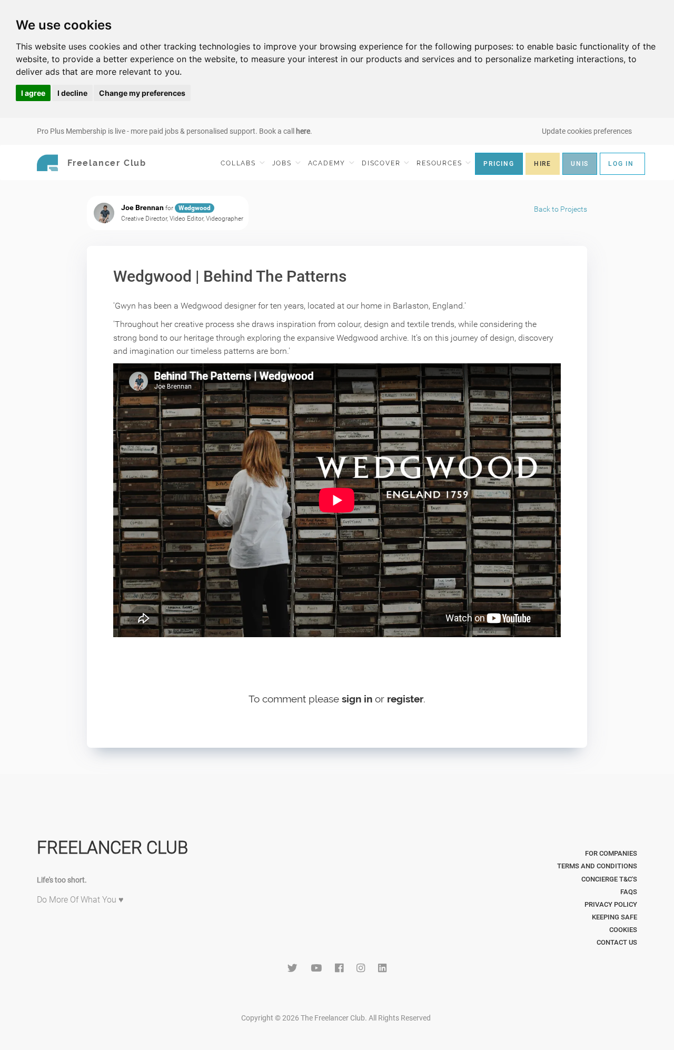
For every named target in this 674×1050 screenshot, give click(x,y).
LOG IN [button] (621, 163)
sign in (357, 699)
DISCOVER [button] (382, 163)
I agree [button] (33, 92)
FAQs (628, 892)
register (405, 699)
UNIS (580, 163)
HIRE (542, 163)
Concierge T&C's (609, 879)
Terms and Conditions (597, 866)
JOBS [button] (283, 163)
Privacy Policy (610, 904)
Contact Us (617, 942)
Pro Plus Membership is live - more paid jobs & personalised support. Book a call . (174, 131)
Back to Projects (560, 209)
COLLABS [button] (239, 163)
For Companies (611, 853)
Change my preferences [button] (142, 92)
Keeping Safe (614, 917)
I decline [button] (72, 92)
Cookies (623, 930)
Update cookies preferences (587, 131)
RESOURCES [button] (440, 163)
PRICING (498, 163)
